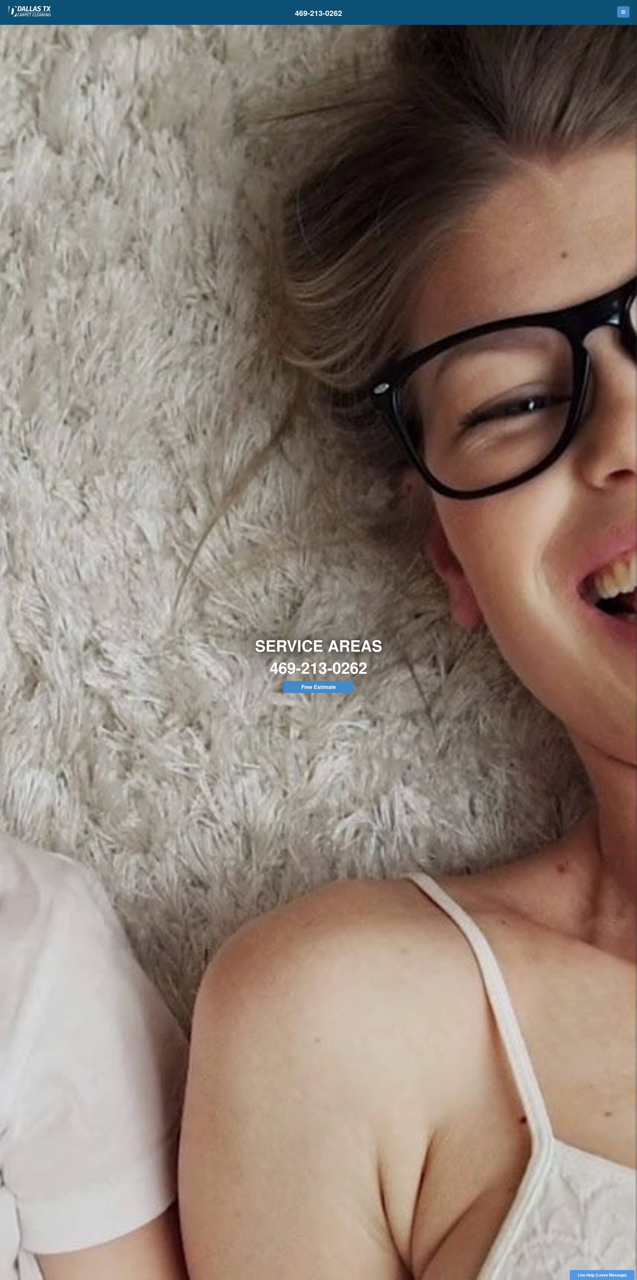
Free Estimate (318, 686)
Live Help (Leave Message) (602, 1275)
